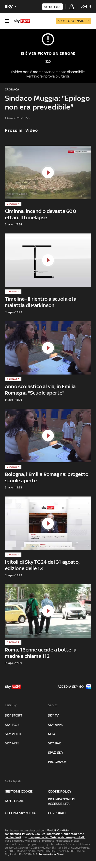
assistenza (65, 837)
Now (52, 734)
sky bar (54, 743)
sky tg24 (12, 725)
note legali (14, 801)
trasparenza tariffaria (42, 837)
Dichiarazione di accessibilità (61, 801)
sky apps (55, 725)
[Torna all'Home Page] (22, 21)
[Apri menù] (7, 21)
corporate (57, 813)
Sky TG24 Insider (73, 21)
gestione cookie (18, 791)
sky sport (13, 715)
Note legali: (13, 781)
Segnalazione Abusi (51, 854)
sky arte (12, 743)
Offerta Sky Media (20, 813)
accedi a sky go (71, 686)
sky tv (53, 715)
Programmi (57, 762)
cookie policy (60, 791)
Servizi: (53, 705)
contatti (79, 837)
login (85, 6)
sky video (13, 734)
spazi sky (55, 752)
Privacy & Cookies (33, 834)
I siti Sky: (11, 705)
